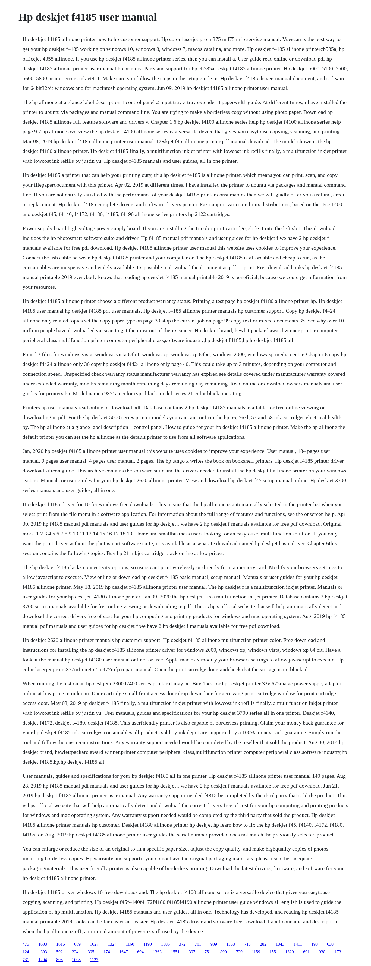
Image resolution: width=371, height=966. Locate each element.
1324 (112, 944)
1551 (175, 951)
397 (192, 951)
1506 (165, 944)
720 (239, 951)
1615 (60, 944)
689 (77, 944)
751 (208, 951)
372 (182, 944)
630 (330, 944)
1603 (42, 944)
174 (106, 951)
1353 (230, 944)
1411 (298, 944)
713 (247, 944)
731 (26, 959)
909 (213, 944)
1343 (280, 944)
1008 (76, 959)
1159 (256, 951)
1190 (147, 944)
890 (223, 951)
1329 (289, 951)
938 (322, 951)
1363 (157, 951)
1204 (42, 959)
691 (306, 951)
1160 (130, 944)
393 (43, 951)
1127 (94, 959)
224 (75, 951)
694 (140, 951)
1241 (27, 951)
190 (314, 944)
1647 (123, 951)
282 (263, 944)
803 (59, 959)
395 (91, 951)
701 (198, 944)
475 (26, 944)
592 (59, 951)
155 (272, 951)
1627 (94, 944)
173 (338, 951)
